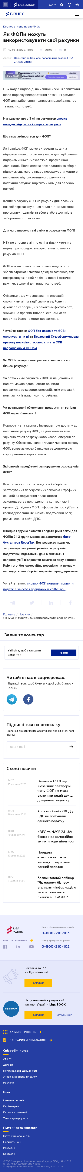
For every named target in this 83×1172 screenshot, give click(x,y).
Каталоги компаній (15, 1112)
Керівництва (11, 1106)
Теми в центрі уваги (15, 1118)
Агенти (7, 1058)
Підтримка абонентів (16, 1135)
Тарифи (38, 982)
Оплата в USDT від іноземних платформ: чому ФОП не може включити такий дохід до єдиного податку (55, 790)
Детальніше (64, 1015)
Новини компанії (13, 1100)
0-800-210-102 (56, 947)
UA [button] (51, 4)
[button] (5, 4)
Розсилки (9, 1147)
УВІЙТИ (64, 652)
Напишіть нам (11, 1141)
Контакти (9, 1153)
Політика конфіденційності (20, 1070)
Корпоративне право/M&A (21, 26)
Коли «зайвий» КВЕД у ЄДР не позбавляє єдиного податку (55, 816)
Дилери (8, 1064)
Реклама (8, 1082)
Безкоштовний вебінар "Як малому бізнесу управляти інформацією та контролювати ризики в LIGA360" (56, 887)
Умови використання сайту (20, 1076)
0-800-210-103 (56, 933)
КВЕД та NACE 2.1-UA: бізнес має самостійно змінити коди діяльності (56, 836)
